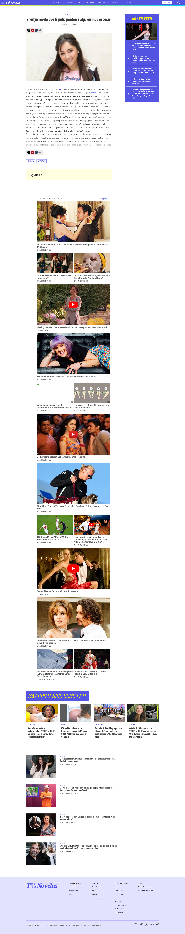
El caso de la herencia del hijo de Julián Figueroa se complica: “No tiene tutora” (143, 71)
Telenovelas (68, 3)
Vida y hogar (103, 3)
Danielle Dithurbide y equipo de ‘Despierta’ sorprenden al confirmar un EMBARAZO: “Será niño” (108, 732)
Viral (79, 3)
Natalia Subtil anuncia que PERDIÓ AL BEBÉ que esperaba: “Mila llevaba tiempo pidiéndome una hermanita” (143, 732)
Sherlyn (98, 134)
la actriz (92, 93)
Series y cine (90, 3)
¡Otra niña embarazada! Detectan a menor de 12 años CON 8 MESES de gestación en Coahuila (74, 732)
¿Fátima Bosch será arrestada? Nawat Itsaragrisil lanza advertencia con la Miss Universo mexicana (88, 760)
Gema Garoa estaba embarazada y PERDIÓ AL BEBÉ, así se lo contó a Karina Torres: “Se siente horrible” (41, 732)
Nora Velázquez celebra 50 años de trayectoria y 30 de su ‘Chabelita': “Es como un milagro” (87, 818)
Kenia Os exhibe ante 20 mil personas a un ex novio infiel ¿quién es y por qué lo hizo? (143, 46)
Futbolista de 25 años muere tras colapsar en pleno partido (141, 81)
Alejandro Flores (72, 764)
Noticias (68, 14)
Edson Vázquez (71, 822)
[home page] (13, 2)
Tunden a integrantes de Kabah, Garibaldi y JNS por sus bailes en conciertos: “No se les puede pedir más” (142, 94)
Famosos (55, 3)
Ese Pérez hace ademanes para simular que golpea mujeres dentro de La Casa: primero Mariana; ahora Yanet (87, 789)
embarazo (41, 161)
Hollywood (126, 3)
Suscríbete (167, 3)
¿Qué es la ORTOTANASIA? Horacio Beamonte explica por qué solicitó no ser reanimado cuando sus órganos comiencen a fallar (88, 847)
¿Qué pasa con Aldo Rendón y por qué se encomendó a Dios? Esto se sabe (143, 59)
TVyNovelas (70, 851)
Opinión (115, 3)
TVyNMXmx (74, 24)
